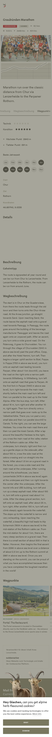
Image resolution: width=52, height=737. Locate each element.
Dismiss (26, 731)
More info (36, 714)
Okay (26, 722)
